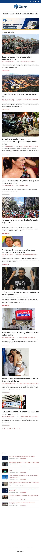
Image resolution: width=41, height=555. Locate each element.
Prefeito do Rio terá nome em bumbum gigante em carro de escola (18, 251)
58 (7, 428)
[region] (20, 441)
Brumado (18, 13)
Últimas (33, 61)
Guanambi (5, 13)
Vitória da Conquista (28, 13)
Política (32, 254)
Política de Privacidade (18, 548)
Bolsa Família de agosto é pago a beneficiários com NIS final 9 (22, 456)
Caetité (12, 13)
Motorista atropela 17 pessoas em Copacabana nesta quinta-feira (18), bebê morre (19, 141)
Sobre (9, 548)
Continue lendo (5, 70)
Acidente (20, 146)
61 (15, 428)
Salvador (38, 13)
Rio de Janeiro (28, 61)
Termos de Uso (29, 548)
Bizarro (19, 254)
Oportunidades (35, 99)
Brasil (21, 61)
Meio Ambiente (25, 416)
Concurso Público (27, 99)
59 (10, 428)
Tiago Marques (23, 458)
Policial (23, 61)
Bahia (20, 99)
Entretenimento (27, 254)
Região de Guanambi (6, 100)
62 (17, 428)
